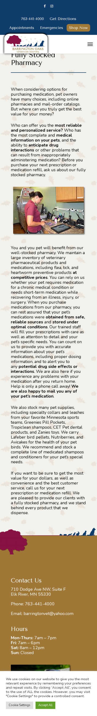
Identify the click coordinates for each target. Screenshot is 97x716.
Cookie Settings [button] (19, 705)
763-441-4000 (40, 604)
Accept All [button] (45, 705)
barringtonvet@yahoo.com (48, 613)
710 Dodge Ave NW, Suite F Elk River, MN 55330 (38, 591)
